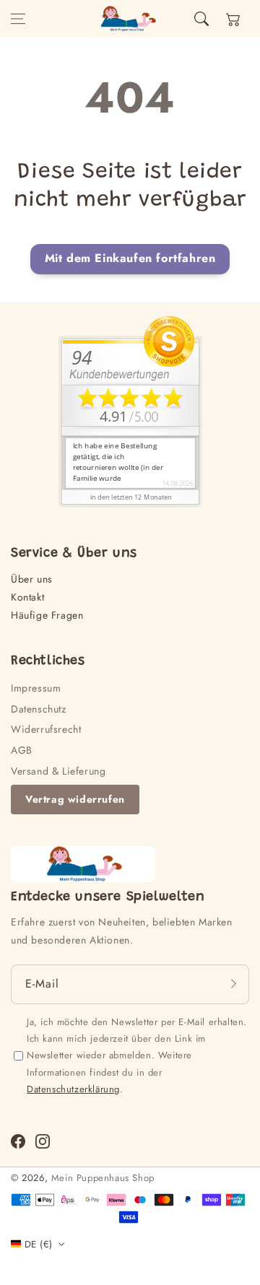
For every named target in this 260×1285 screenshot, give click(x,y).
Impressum (36, 688)
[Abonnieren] (233, 983)
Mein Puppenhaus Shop (103, 1178)
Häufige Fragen (47, 615)
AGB (21, 750)
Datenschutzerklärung (73, 1089)
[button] (18, 19)
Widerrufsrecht (46, 729)
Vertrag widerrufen (75, 799)
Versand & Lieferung (58, 771)
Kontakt (27, 597)
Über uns (32, 579)
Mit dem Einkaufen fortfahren (130, 258)
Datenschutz (38, 709)
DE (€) (38, 1244)
